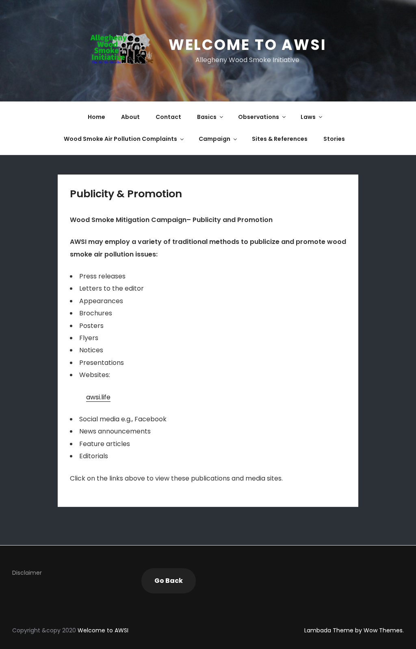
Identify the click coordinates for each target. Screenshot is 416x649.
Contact (168, 117)
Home (96, 117)
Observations (258, 117)
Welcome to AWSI (248, 44)
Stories (334, 139)
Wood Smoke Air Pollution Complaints (120, 139)
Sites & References (280, 139)
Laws (308, 117)
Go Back (168, 580)
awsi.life (98, 397)
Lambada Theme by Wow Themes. (354, 630)
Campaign (214, 139)
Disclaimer (27, 573)
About (130, 117)
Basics (207, 117)
